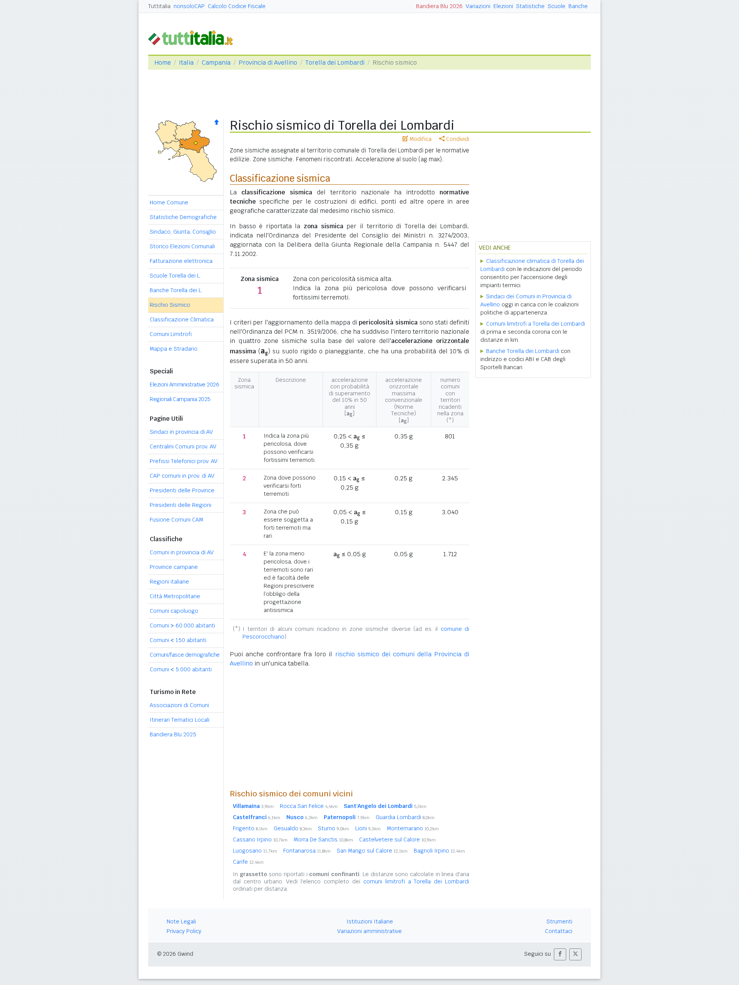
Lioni (368, 828)
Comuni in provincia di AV (182, 552)
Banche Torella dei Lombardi (522, 351)
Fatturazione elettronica (181, 261)
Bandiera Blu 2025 (173, 734)
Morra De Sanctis (323, 839)
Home (162, 63)
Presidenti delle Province (182, 490)
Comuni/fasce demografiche (185, 654)
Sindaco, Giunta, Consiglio (183, 231)
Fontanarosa (307, 850)
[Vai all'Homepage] (193, 37)
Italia (186, 63)
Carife (248, 861)
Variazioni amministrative (369, 931)
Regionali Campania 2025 (180, 399)
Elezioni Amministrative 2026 (184, 384)
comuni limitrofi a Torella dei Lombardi (416, 881)
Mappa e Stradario (173, 348)
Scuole (556, 6)
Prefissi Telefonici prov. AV (183, 461)
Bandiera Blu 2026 (439, 6)
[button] (560, 954)
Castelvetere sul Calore (397, 839)
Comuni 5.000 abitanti (181, 669)
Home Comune (169, 202)
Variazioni (478, 6)
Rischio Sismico (170, 304)
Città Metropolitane (175, 596)
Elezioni (503, 6)
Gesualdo (293, 828)
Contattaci (558, 931)
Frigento (250, 828)
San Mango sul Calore (372, 850)
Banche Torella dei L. (176, 290)
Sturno (333, 828)
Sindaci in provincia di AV (181, 431)
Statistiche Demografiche (183, 217)
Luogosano (255, 850)
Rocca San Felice (309, 806)
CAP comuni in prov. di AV (182, 475)
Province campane (174, 567)
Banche (578, 6)
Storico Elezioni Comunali (182, 246)
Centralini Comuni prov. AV (183, 446)
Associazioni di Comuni (179, 705)
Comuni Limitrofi (171, 334)
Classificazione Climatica (182, 319)
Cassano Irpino (260, 839)
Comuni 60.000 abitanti (182, 625)
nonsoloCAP (189, 6)
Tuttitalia (159, 6)
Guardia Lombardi (405, 817)
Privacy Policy (184, 931)
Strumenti (559, 921)
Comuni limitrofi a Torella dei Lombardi (535, 323)
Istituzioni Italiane (369, 921)
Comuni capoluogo (174, 610)
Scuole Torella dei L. (175, 275)
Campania (216, 63)
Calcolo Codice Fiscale (237, 6)
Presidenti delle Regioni (180, 505)
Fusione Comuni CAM (176, 519)
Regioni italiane (169, 581)
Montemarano (413, 828)
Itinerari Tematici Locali (179, 719)
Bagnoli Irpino (439, 850)
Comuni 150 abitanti (178, 640)
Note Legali (181, 921)
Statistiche (530, 6)
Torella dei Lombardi (334, 63)
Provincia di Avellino (268, 63)
